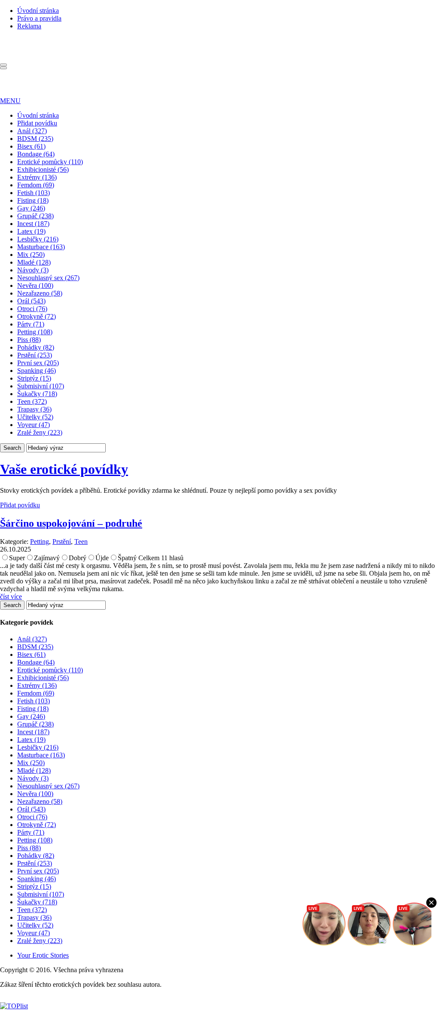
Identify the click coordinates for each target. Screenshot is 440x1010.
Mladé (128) (34, 262)
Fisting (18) (33, 200)
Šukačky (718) (37, 393)
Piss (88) (29, 339)
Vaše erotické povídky (64, 469)
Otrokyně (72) (36, 316)
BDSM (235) (35, 138)
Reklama (29, 26)
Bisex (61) (31, 146)
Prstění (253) (34, 355)
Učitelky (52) (35, 417)
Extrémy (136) (37, 177)
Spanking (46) (36, 370)
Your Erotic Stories (43, 955)
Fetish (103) (33, 192)
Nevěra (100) (35, 285)
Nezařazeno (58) (39, 293)
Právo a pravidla (39, 18)
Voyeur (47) (33, 424)
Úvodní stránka (38, 10)
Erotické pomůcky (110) (50, 161)
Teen (81, 541)
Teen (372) (32, 401)
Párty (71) (30, 324)
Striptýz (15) (34, 378)
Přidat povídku (37, 123)
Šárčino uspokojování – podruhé (71, 523)
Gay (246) (31, 208)
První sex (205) (38, 362)
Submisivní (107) (40, 386)
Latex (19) (31, 231)
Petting (39, 541)
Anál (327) (32, 130)
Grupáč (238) (35, 216)
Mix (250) (31, 254)
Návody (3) (33, 270)
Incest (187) (33, 223)
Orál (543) (31, 301)
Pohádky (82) (35, 347)
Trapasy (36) (34, 409)
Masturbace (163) (41, 246)
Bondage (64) (36, 154)
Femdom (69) (35, 185)
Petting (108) (34, 332)
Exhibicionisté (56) (43, 169)
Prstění (61, 541)
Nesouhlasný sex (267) (48, 277)
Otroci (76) (32, 308)
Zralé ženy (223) (39, 432)
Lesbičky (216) (37, 239)
